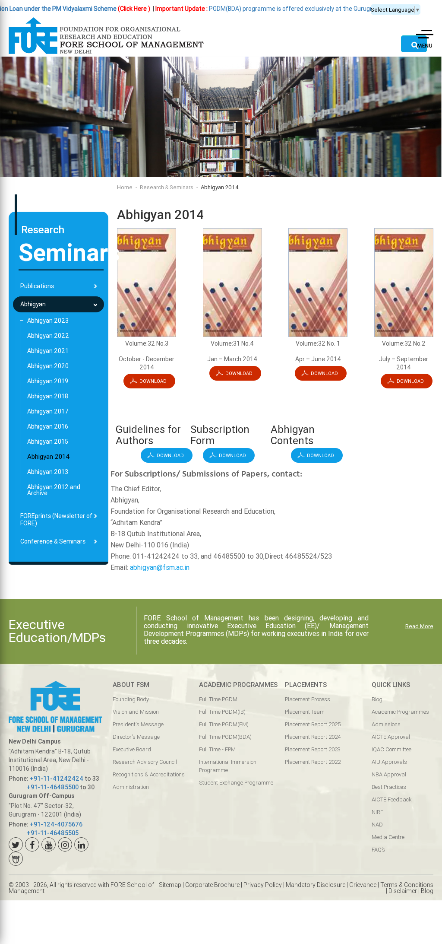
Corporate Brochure (212, 885)
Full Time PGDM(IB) (222, 711)
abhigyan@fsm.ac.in (159, 567)
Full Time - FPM (217, 749)
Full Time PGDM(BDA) (225, 737)
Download (153, 381)
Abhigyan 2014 (48, 456)
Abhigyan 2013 (47, 472)
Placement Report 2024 (313, 737)
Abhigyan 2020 (48, 366)
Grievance (362, 885)
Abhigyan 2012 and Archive (53, 490)
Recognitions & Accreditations (149, 774)
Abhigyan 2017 (48, 411)
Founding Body (131, 699)
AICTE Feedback (391, 799)
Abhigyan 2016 (47, 426)
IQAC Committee (391, 749)
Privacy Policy (262, 885)
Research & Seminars (166, 187)
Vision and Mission (136, 711)
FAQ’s (378, 849)
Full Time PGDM (218, 699)
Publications (37, 286)
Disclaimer (402, 891)
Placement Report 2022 (313, 762)
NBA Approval (389, 774)
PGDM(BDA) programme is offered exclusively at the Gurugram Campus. (252, 9)
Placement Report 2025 (313, 724)
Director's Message (136, 737)
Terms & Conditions (406, 885)
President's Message (138, 724)
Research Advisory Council (145, 762)
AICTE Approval (391, 737)
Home (125, 187)
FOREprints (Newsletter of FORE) (56, 519)
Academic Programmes (400, 711)
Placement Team (305, 711)
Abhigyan (33, 304)
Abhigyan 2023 (48, 320)
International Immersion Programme (227, 766)
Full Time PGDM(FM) (224, 724)
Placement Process (307, 699)
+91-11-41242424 (56, 778)
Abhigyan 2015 (47, 441)
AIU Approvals (389, 762)
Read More (419, 626)
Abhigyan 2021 (48, 351)
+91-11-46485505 (53, 833)
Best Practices (389, 787)
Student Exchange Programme (236, 782)
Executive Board (132, 749)
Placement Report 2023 (313, 749)
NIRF (377, 812)
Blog (377, 699)
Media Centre (388, 837)
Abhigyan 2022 (48, 336)
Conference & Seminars (52, 541)
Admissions (386, 724)
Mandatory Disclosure (315, 885)
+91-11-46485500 (53, 787)
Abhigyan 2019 (47, 381)
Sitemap (170, 885)
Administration (131, 787)
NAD (377, 824)
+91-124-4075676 (56, 824)
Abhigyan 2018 (47, 396)
